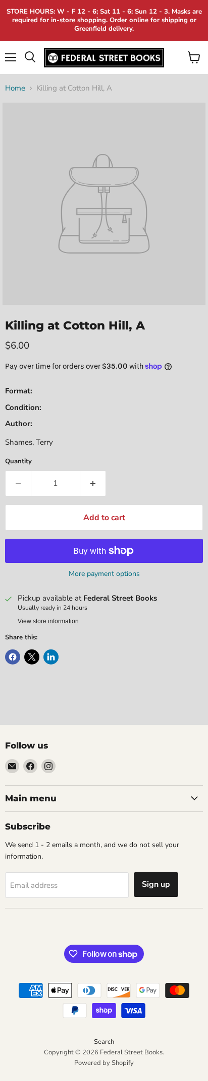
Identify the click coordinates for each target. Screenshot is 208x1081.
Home (15, 88)
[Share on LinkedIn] (51, 656)
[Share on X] (31, 656)
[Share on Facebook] (12, 656)
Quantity (18, 461)
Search (104, 1041)
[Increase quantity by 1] (93, 483)
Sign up (156, 884)
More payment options (104, 574)
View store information (48, 621)
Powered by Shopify (104, 1062)
